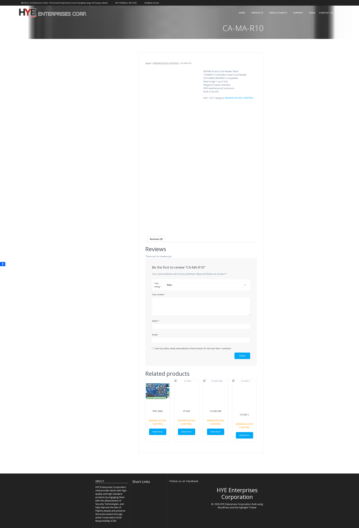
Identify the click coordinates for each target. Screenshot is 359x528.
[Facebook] (2, 264)
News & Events (278, 12)
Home (242, 12)
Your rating (158, 285)
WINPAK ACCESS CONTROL (166, 63)
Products (257, 12)
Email (155, 334)
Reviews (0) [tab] (156, 239)
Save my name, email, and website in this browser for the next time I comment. (193, 348)
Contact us (326, 12)
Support (298, 12)
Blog (312, 12)
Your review (158, 294)
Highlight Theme (247, 507)
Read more (158, 432)
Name (155, 320)
